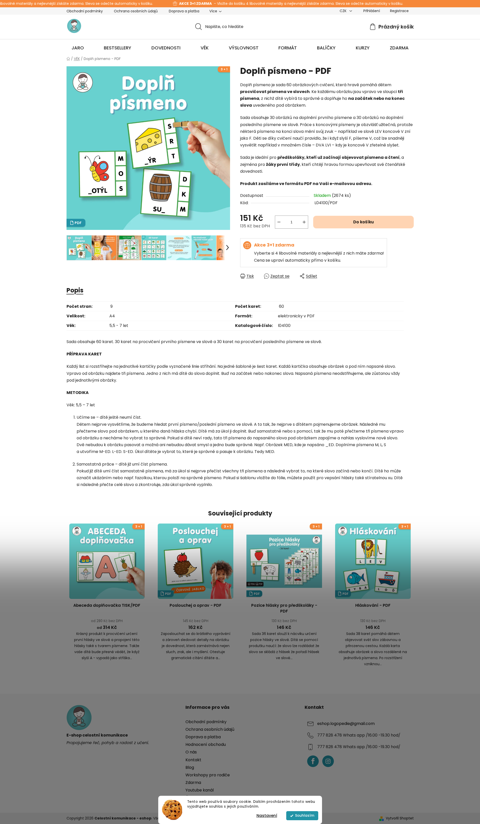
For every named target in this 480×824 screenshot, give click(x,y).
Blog (189, 767)
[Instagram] (328, 761)
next (410, 596)
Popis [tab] (75, 290)
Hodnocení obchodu (205, 744)
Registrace (399, 10)
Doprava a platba (184, 11)
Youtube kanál (199, 790)
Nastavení (267, 815)
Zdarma (193, 782)
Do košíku (363, 222)
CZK (343, 10)
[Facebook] (313, 761)
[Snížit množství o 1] (279, 222)
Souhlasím (304, 815)
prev (71, 596)
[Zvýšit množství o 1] (304, 222)
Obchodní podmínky (85, 11)
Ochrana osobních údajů (136, 11)
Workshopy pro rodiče (207, 775)
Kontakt (193, 760)
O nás (191, 752)
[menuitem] (78, 47)
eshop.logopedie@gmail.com (346, 723)
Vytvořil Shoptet (400, 818)
